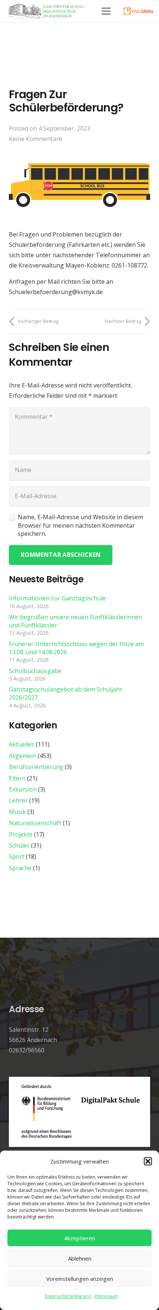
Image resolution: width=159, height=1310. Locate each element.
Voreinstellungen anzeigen (79, 1278)
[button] (148, 1161)
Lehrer (18, 800)
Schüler (19, 845)
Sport (16, 856)
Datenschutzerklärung (68, 1296)
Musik (17, 812)
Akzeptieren (79, 1238)
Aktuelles (21, 744)
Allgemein (22, 756)
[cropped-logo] (47, 11)
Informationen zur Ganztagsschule (57, 598)
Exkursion (23, 789)
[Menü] (106, 11)
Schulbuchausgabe (35, 671)
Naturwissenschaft (35, 823)
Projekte (21, 834)
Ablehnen (79, 1258)
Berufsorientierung (36, 767)
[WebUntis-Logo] (138, 11)
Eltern (17, 778)
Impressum (106, 1296)
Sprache (20, 868)
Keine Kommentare (35, 139)
